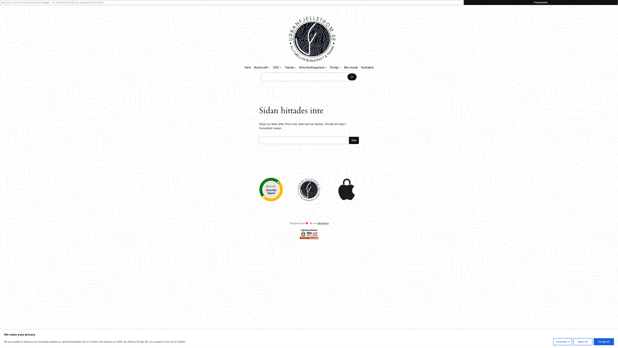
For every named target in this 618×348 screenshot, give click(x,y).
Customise (561, 341)
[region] (309, 339)
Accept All (603, 341)
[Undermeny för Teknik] (295, 67)
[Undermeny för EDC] (281, 67)
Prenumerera (541, 2)
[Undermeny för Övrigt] (340, 67)
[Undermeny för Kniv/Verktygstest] (326, 67)
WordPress (323, 223)
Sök (353, 140)
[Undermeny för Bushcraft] (269, 67)
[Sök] (351, 76)
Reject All (583, 341)
